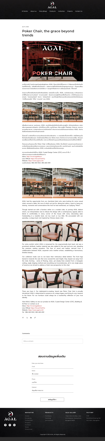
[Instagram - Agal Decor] (14, 425)
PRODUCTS (49, 412)
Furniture (48, 416)
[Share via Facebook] (23, 317)
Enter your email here (37, 363)
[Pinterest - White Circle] (10, 425)
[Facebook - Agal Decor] (5, 425)
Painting (48, 418)
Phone (33, 379)
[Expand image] (32, 112)
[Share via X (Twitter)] (27, 317)
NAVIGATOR (29, 412)
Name (33, 370)
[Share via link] (35, 317)
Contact (28, 424)
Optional (34, 387)
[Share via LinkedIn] (31, 317)
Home (27, 416)
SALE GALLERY (70, 412)
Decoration (49, 420)
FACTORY (89, 412)
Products (28, 418)
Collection (29, 420)
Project (28, 422)
